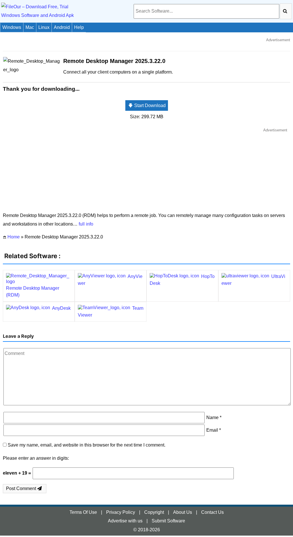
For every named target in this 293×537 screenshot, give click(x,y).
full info (86, 224)
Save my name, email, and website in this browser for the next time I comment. (86, 445)
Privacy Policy (120, 512)
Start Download (147, 105)
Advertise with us (125, 520)
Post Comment (21, 488)
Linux (44, 27)
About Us (182, 512)
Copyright (154, 512)
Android (62, 27)
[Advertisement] (146, 170)
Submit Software (168, 520)
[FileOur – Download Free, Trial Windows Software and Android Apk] (44, 11)
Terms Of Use (83, 512)
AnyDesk (61, 308)
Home (13, 236)
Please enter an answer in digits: (36, 458)
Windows (11, 27)
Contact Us (212, 512)
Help (79, 27)
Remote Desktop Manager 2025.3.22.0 (114, 61)
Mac (29, 27)
